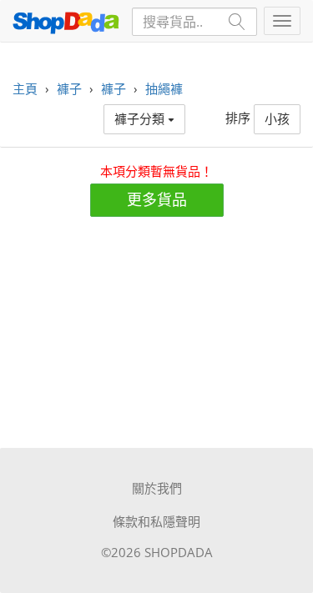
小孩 (277, 118)
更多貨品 (157, 199)
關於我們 (157, 488)
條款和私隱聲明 (156, 521)
